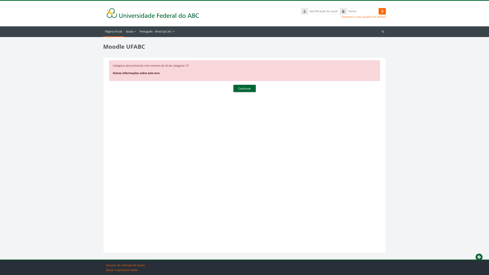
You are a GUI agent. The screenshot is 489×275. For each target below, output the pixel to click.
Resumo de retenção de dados (125, 265)
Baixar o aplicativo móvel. (122, 270)
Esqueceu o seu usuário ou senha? (364, 17)
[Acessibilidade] (479, 257)
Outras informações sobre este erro (136, 73)
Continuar (244, 88)
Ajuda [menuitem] (129, 31)
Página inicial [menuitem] (113, 31)
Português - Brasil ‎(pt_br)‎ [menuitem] (155, 31)
